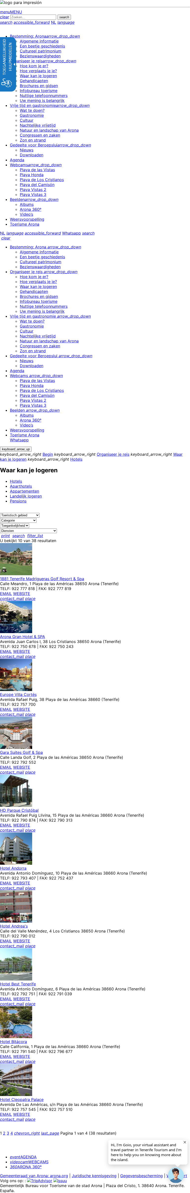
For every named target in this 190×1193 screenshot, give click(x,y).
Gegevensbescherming (141, 1175)
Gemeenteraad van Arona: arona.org (34, 1175)
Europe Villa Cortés (18, 694)
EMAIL (6, 593)
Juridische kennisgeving (94, 1175)
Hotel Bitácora (13, 1041)
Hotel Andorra (13, 868)
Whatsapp (71, 233)
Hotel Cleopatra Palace (22, 1099)
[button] (176, 1175)
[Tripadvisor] (39, 1180)
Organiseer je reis (113, 454)
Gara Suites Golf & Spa (21, 752)
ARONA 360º (26, 1166)
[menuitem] (45, 36)
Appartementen (24, 491)
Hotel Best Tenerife (18, 983)
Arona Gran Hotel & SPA (22, 636)
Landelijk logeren (26, 496)
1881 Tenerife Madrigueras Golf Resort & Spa (42, 578)
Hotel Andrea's (14, 926)
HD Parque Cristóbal (19, 810)
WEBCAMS (29, 1161)
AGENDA (23, 1156)
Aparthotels (21, 486)
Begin (48, 454)
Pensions (18, 501)
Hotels (76, 459)
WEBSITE (21, 593)
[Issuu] (60, 1180)
